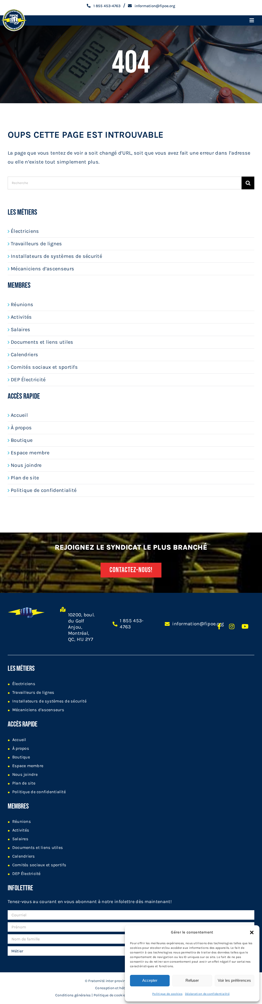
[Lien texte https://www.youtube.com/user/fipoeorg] (245, 626)
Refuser (192, 980)
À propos (21, 428)
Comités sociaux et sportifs (44, 367)
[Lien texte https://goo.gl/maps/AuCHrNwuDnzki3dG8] (63, 627)
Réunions (22, 304)
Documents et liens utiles (42, 342)
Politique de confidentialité (44, 490)
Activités (21, 317)
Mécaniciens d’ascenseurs (42, 269)
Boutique (21, 440)
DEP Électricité (28, 380)
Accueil (19, 415)
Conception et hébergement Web (122, 988)
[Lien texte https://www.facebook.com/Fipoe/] (219, 626)
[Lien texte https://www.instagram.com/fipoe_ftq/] (231, 626)
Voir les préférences (234, 980)
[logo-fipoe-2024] (14, 10)
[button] (251, 932)
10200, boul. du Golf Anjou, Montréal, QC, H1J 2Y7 (81, 627)
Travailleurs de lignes (36, 244)
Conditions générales (73, 995)
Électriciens (25, 231)
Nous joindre (26, 465)
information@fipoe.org (198, 624)
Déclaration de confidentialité (207, 994)
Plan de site (25, 478)
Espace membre (30, 453)
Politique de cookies (167, 994)
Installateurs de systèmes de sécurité (56, 256)
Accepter (149, 980)
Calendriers (24, 354)
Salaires (20, 329)
